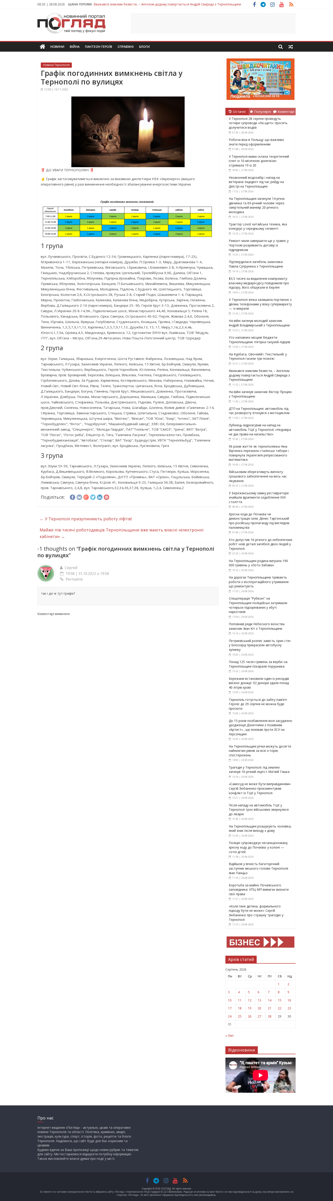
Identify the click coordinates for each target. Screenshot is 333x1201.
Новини (57, 46)
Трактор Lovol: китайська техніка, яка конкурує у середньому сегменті (258, 226)
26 (249, 1016)
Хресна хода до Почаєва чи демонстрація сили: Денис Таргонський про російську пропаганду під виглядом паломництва (259, 521)
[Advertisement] (213, 23)
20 (259, 1008)
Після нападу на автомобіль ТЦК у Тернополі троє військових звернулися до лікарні (259, 809)
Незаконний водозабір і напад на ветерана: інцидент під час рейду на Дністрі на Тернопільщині (256, 181)
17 (230, 1008)
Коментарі (286, 111)
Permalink (74, 579)
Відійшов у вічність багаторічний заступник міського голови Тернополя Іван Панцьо (258, 868)
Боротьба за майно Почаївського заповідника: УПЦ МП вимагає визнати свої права (259, 889)
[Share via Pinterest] (106, 496)
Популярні (262, 111)
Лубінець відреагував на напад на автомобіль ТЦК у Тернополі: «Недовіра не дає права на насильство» (260, 429)
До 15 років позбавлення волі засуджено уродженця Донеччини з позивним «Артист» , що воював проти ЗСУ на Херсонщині (260, 727)
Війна (75, 46)
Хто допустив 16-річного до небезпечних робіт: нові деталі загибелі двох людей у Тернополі (260, 544)
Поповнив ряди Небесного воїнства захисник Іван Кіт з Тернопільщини (257, 626)
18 (239, 1008)
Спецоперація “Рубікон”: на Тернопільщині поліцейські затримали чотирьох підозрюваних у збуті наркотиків (258, 605)
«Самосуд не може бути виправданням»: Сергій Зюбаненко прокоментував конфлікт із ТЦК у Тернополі (260, 788)
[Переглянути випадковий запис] (291, 46)
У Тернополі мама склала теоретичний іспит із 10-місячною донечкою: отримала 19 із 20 (259, 160)
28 (269, 1016)
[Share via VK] (79, 496)
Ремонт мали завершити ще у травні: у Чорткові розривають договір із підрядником (259, 245)
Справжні (126, 46)
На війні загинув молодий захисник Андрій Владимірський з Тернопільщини (259, 322)
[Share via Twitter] (93, 496)
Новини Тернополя (56, 65)
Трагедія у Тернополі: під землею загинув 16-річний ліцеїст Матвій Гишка (259, 769)
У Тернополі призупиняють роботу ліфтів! (86, 518)
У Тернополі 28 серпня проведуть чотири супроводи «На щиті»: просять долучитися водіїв (258, 123)
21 (269, 1008)
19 (249, 1008)
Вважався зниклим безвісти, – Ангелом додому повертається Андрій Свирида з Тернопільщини (167, 2)
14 (269, 1000)
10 (230, 1000)
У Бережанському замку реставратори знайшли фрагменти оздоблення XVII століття (259, 497)
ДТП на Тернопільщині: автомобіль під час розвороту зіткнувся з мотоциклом (259, 410)
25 (239, 1016)
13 (259, 1000)
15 (279, 1000)
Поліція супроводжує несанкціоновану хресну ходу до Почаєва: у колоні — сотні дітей (258, 847)
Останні (239, 111)
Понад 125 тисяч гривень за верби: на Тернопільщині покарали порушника (258, 664)
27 (259, 1016)
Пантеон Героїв (98, 46)
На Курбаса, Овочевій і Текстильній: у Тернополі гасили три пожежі (258, 356)
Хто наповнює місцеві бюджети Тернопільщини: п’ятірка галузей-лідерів (259, 339)
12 (249, 1000)
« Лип (229, 1035)
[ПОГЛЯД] (42, 47)
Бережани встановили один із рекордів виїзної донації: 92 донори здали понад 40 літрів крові (259, 683)
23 (289, 1008)
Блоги (144, 46)
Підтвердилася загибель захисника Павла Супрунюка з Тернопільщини (256, 264)
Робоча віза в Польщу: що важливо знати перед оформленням (256, 141)
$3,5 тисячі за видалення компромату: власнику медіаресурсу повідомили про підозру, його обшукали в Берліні (259, 282)
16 (289, 1000)
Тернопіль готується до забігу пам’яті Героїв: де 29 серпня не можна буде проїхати (258, 704)
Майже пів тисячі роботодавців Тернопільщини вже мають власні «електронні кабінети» (121, 533)
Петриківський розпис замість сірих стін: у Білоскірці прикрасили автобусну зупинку (260, 645)
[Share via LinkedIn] (99, 496)
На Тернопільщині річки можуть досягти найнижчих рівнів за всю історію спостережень (260, 750)
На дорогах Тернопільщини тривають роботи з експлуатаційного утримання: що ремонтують (259, 581)
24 (230, 1016)
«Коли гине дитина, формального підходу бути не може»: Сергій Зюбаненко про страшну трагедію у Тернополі (256, 913)
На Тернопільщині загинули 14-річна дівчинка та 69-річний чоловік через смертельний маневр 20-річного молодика (257, 205)
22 (279, 1008)
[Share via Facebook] (72, 496)
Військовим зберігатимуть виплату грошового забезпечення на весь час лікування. (258, 476)
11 (239, 1000)
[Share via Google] (86, 496)
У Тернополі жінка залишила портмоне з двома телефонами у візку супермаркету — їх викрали (260, 304)
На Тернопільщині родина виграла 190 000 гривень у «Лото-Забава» (258, 563)
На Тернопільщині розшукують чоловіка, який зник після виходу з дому (260, 828)
